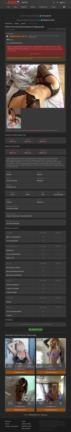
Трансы (7, 424)
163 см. (28, 194)
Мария (39, 340)
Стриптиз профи (11, 292)
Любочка (9, 340)
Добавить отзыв (36, 329)
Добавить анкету (26, 426)
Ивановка (40, 181)
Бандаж (8, 302)
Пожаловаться (36, 54)
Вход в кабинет (26, 428)
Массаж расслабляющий (14, 275)
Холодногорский (11, 181)
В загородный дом (26, 216)
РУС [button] (63, 2)
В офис (8, 216)
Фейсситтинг (10, 258)
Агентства (8, 421)
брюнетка (44, 415)
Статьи (23, 421)
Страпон (9, 315)
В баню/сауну (15, 216)
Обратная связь (26, 424)
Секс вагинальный (12, 241)
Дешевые (24, 7)
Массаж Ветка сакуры (13, 267)
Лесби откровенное (12, 285)
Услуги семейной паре (13, 254)
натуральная (59, 194)
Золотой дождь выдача (13, 311)
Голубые (9, 202)
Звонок (11, 39)
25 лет (12, 194)
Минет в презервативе (13, 237)
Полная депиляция (12, 208)
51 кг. (43, 194)
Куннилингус (10, 250)
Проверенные (43, 7)
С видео (53, 7)
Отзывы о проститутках (11, 426)
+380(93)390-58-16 (17, 36)
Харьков (24, 2)
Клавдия (40, 377)
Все (9, 7)
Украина (8, 174)
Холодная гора (11, 187)
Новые (15, 7)
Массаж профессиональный (15, 271)
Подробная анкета (20, 372)
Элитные (32, 7)
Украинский (15, 223)
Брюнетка (40, 202)
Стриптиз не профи (12, 288)
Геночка (8, 377)
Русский (8, 223)
